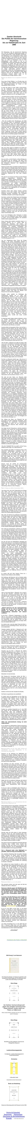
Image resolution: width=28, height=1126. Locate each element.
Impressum (8, 1114)
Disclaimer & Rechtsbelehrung (14, 1116)
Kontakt (9, 1118)
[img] (14, 28)
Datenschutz (18, 1114)
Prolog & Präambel (13, 1112)
